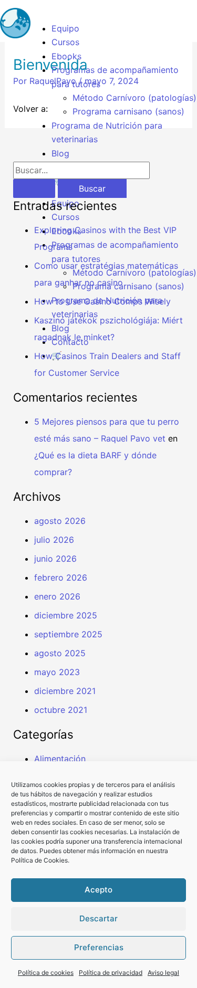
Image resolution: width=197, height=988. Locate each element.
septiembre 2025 (68, 634)
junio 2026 (55, 558)
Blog (60, 153)
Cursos (65, 42)
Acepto (98, 890)
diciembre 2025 (65, 615)
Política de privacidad (110, 972)
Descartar (98, 918)
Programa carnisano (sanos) (128, 111)
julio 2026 (54, 539)
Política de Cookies (39, 860)
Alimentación (60, 758)
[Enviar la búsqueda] (34, 188)
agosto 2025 (60, 653)
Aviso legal (163, 972)
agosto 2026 (60, 521)
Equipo (65, 28)
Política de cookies (46, 972)
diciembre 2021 (65, 691)
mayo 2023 (57, 672)
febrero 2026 (60, 577)
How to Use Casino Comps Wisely (102, 301)
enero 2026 (57, 596)
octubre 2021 (60, 710)
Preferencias (98, 947)
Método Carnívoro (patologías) (134, 97)
